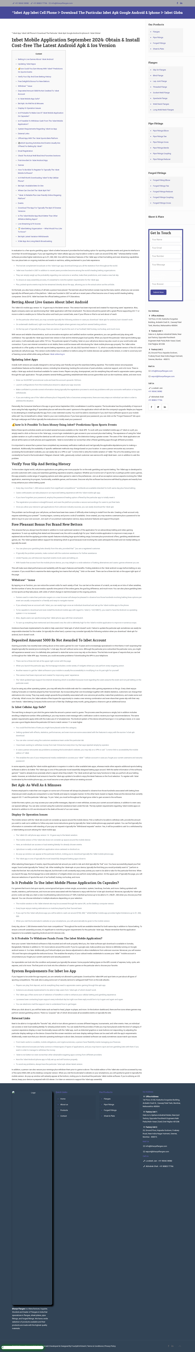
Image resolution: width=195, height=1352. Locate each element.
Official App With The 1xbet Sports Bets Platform (38, 138)
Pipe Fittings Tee (159, 136)
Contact (63, 1116)
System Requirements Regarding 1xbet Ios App (37, 129)
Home (62, 1099)
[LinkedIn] (181, 3)
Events (20, 203)
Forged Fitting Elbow (161, 180)
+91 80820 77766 (40, 3)
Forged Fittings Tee (161, 186)
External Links (23, 133)
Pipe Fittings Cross (160, 142)
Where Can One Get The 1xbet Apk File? (34, 190)
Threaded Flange (160, 87)
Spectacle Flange (160, 98)
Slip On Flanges (159, 70)
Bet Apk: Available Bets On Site (30, 186)
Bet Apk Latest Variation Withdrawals (33, 236)
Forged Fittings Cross (162, 203)
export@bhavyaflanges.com (163, 376)
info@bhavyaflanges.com (62, 3)
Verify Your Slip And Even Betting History (34, 77)
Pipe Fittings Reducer (161, 159)
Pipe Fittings (158, 37)
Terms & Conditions (95, 1346)
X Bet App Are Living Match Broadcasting (35, 241)
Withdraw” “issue (25, 86)
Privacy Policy (110, 1346)
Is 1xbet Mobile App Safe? (29, 99)
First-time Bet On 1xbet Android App (33, 160)
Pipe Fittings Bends (161, 148)
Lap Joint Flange (160, 81)
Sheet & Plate (158, 49)
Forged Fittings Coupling (163, 197)
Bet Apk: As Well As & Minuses (31, 103)
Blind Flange (158, 75)
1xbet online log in (57, 354)
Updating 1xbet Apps (27, 64)
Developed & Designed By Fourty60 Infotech (68, 1346)
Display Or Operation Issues (29, 108)
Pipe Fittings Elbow (161, 131)
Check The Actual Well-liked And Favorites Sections (39, 156)
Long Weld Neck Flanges (163, 110)
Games (21, 165)
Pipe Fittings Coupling (162, 153)
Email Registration (25, 151)
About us (64, 1104)
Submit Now (158, 292)
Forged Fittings (159, 43)
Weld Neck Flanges (161, 104)
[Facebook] (177, 3)
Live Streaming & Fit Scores (29, 224)
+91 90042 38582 (22, 3)
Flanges (156, 32)
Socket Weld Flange (161, 93)
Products (64, 1110)
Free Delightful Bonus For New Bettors (33, 81)
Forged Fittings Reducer (163, 192)
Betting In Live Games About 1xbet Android (35, 59)
